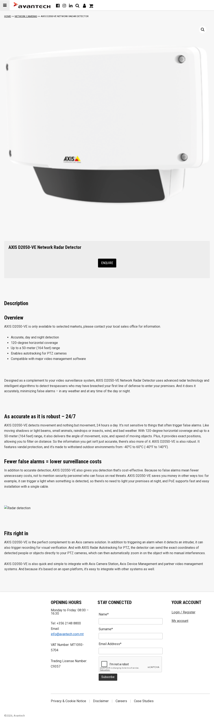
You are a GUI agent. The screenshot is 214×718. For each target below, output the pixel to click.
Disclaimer (101, 701)
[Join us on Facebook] (58, 5)
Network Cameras (26, 16)
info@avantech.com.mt (67, 634)
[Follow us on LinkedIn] (71, 5)
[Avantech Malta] (32, 5)
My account (180, 621)
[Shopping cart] (91, 5)
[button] (202, 29)
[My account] (84, 5)
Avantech (19, 715)
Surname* (106, 629)
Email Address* (110, 644)
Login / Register (183, 612)
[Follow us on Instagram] (64, 5)
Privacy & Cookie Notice (68, 701)
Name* (104, 614)
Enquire (107, 263)
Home (7, 16)
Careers (121, 701)
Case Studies (144, 701)
